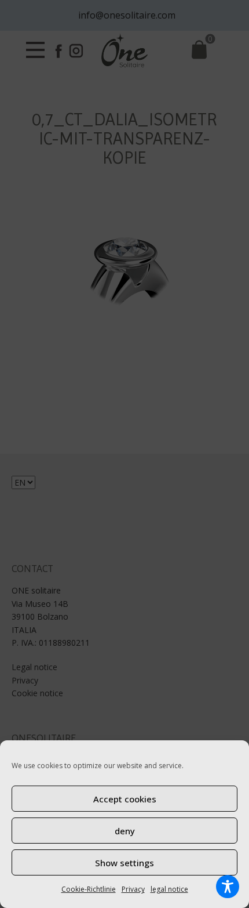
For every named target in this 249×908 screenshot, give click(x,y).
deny (125, 831)
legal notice (169, 889)
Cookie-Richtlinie (88, 889)
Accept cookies (124, 799)
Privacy (133, 889)
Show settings (124, 863)
